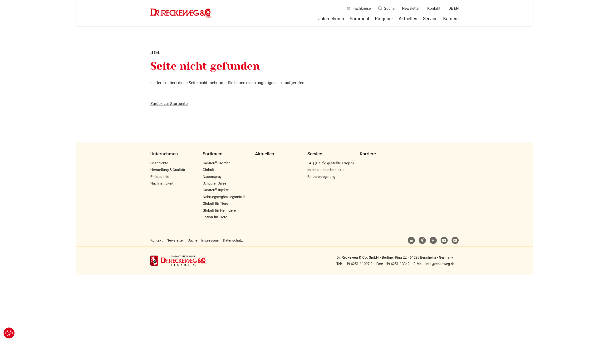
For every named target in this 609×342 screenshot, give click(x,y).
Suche (389, 8)
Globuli (208, 170)
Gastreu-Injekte (216, 190)
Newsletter (411, 8)
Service (430, 18)
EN (456, 8)
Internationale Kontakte (325, 170)
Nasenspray (212, 177)
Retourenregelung (321, 177)
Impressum (210, 240)
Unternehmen (331, 18)
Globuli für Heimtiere (219, 210)
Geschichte (159, 163)
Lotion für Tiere (215, 217)
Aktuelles (408, 18)
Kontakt (433, 8)
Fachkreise (362, 8)
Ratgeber (384, 18)
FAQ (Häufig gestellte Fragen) (330, 163)
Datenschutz (233, 240)
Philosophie (159, 177)
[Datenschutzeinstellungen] (9, 333)
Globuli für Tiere (215, 203)
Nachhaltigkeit (161, 183)
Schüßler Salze (214, 183)
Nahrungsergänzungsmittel (224, 197)
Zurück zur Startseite (169, 103)
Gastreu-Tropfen (216, 163)
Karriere (451, 18)
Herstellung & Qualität (167, 170)
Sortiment (359, 18)
